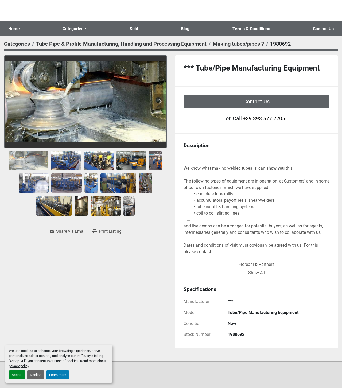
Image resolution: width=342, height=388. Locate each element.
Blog (185, 28)
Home (14, 28)
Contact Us (323, 28)
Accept (17, 375)
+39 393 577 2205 (264, 118)
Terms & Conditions (251, 28)
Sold (134, 28)
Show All (256, 272)
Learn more (57, 375)
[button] (74, 28)
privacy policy (19, 366)
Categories (73, 28)
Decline (35, 375)
